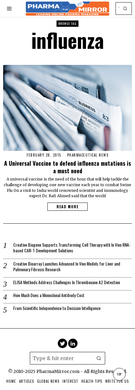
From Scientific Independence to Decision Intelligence (56, 308)
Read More (67, 206)
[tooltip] (62, 343)
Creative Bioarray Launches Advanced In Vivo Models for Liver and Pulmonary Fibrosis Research (66, 266)
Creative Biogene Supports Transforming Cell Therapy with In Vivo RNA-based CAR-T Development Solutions (72, 247)
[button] (125, 8)
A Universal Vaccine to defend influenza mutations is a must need (67, 166)
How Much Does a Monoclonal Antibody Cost (48, 295)
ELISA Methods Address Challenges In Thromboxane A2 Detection (66, 282)
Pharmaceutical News (88, 155)
